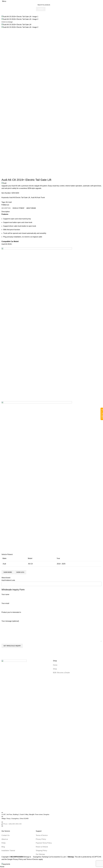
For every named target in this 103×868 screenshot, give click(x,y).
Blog (3, 847)
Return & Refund (42, 847)
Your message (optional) (10, 621)
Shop (55, 669)
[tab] (6, 208)
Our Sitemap (40, 854)
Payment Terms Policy (44, 843)
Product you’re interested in (11, 612)
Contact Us (5, 835)
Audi (10, 202)
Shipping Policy (41, 850)
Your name (5, 594)
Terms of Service (42, 835)
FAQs (4, 843)
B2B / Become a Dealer (61, 672)
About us (5, 839)
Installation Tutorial (8, 850)
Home (55, 665)
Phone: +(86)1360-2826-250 (12, 824)
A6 (7, 202)
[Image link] (14, 735)
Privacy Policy (41, 839)
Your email (5, 603)
